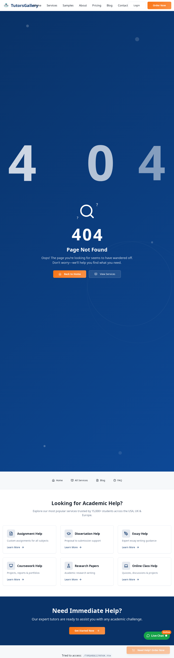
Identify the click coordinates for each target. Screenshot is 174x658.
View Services (107, 274)
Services (52, 5)
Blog (109, 5)
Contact (123, 5)
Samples (68, 5)
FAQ (119, 480)
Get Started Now (84, 630)
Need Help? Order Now (150, 650)
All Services (81, 480)
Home (37, 5)
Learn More (13, 547)
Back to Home (72, 274)
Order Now (159, 5)
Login (137, 5)
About (83, 5)
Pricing (96, 5)
